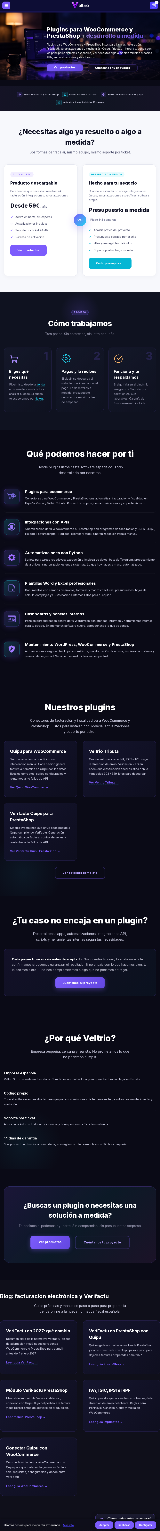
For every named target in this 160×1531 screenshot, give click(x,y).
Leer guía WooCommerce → (26, 1486)
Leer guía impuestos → (106, 1422)
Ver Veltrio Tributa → (104, 782)
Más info (68, 1525)
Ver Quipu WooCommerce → (31, 787)
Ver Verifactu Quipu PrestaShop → (35, 851)
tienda (40, 384)
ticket (39, 398)
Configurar (145, 1525)
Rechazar (124, 1525)
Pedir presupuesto (110, 263)
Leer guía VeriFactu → (22, 1362)
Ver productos (65, 67)
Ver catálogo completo (79, 873)
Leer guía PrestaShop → (106, 1364)
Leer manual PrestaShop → (26, 1417)
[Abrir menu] (6, 5)
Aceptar (104, 1525)
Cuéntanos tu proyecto (112, 68)
